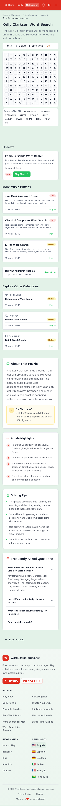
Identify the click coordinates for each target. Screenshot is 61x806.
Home (11, 5)
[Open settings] (50, 5)
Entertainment (31, 15)
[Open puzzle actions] (54, 45)
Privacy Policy (24, 794)
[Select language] (43, 5)
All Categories (39, 696)
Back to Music (16, 639)
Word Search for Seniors (11, 728)
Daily (20, 5)
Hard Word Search (42, 715)
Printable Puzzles (12, 709)
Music (43, 15)
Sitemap (39, 794)
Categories (32, 5)
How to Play (9, 745)
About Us (7, 764)
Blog (5, 758)
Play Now (13, 680)
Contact (7, 770)
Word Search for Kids (14, 721)
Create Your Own (41, 703)
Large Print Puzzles (42, 721)
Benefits (7, 751)
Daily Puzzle (30, 680)
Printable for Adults (42, 709)
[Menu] (56, 5)
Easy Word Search (12, 715)
